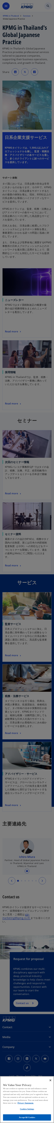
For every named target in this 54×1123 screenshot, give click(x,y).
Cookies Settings (27, 1109)
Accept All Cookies (27, 1117)
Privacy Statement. (26, 1103)
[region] (27, 1099)
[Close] (50, 1080)
